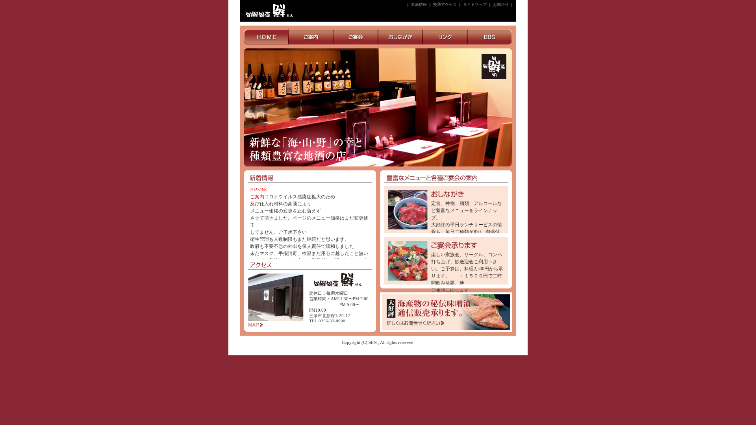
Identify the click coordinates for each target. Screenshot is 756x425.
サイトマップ (475, 4)
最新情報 (419, 4)
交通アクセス (445, 4)
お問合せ (501, 4)
